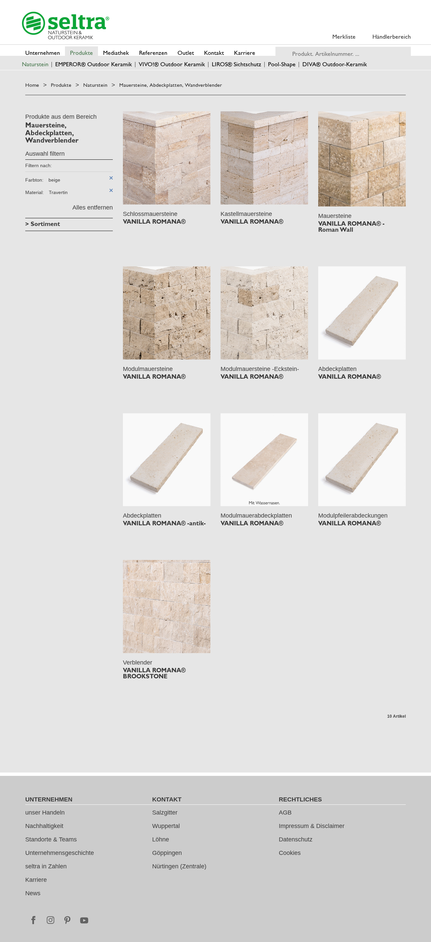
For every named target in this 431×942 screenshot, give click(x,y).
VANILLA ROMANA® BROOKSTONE (154, 673)
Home (32, 85)
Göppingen (167, 853)
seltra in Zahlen (46, 866)
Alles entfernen (92, 207)
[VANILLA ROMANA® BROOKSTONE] (166, 606)
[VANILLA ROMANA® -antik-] (166, 459)
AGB (285, 812)
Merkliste (344, 36)
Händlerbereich (391, 36)
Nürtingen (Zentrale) (179, 866)
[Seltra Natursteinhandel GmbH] (65, 25)
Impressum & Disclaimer (311, 826)
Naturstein (95, 85)
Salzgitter (164, 812)
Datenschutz (295, 839)
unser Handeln (45, 812)
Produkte (61, 85)
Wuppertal (166, 826)
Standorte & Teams (51, 839)
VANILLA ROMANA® (154, 222)
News (32, 893)
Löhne (160, 839)
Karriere (36, 879)
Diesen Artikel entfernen (111, 178)
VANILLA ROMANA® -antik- (164, 523)
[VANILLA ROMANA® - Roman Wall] (362, 158)
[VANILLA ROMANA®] (166, 157)
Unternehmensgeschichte (59, 853)
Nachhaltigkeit (44, 826)
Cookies (290, 853)
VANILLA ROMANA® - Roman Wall (351, 227)
